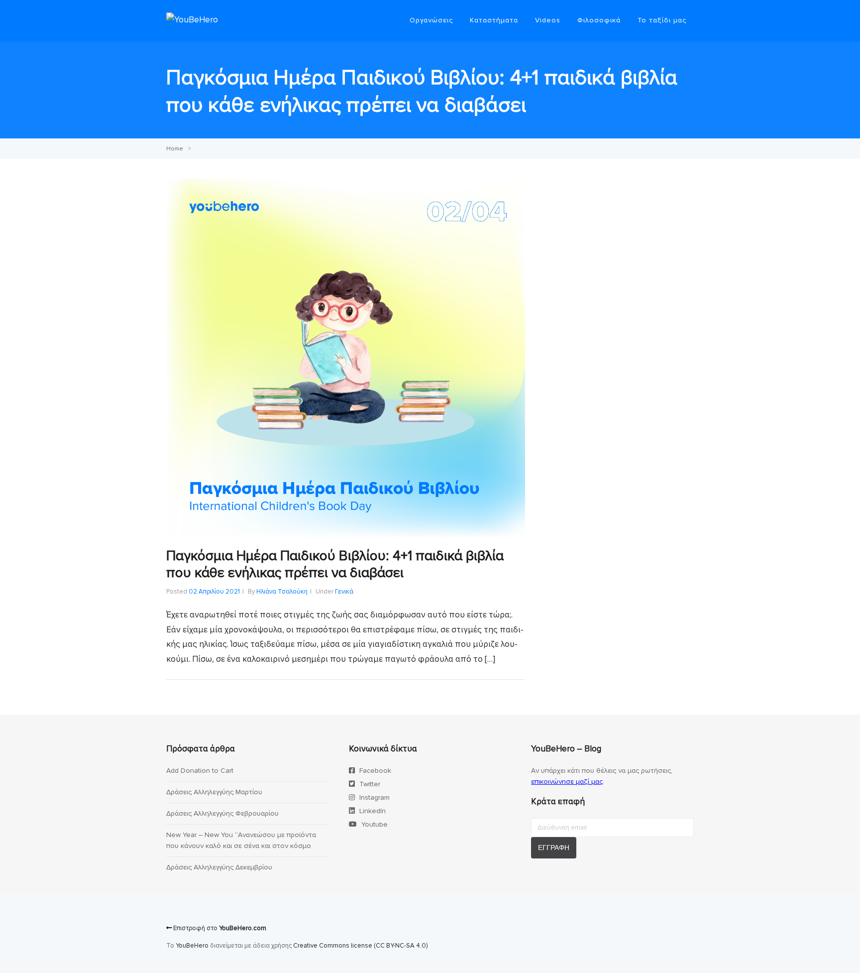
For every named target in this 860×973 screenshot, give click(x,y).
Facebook (374, 770)
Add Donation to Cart (199, 770)
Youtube (373, 824)
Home (174, 148)
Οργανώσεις (431, 20)
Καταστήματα (494, 20)
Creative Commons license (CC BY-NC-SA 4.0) (360, 946)
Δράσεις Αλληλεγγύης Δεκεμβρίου (219, 867)
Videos (547, 20)
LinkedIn (371, 811)
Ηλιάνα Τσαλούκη (282, 592)
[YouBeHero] (192, 19)
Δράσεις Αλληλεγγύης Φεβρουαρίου (222, 813)
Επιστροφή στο (219, 928)
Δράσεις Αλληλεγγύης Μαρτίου (214, 792)
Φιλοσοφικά (599, 20)
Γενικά (344, 592)
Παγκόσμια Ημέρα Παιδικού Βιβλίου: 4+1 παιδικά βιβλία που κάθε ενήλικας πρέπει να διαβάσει (335, 564)
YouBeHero (192, 946)
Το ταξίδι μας (662, 20)
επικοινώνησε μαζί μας (567, 781)
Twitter (368, 784)
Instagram (373, 797)
